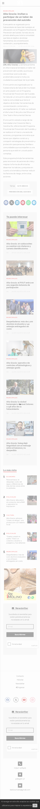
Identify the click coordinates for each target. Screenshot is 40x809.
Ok (35, 805)
